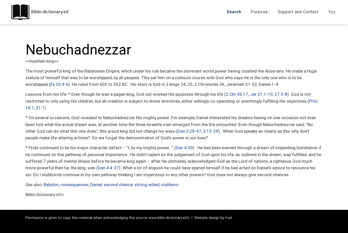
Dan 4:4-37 (108, 167)
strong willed (147, 184)
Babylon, (51, 184)
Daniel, (96, 184)
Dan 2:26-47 (189, 131)
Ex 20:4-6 (59, 84)
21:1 (40, 107)
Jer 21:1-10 (261, 94)
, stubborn (168, 184)
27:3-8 (281, 94)
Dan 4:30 (184, 147)
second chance (118, 184)
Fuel (228, 218)
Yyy (332, 11)
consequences (74, 184)
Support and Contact (298, 11)
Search (234, 11)
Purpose (259, 11)
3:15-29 (210, 131)
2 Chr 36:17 (237, 94)
